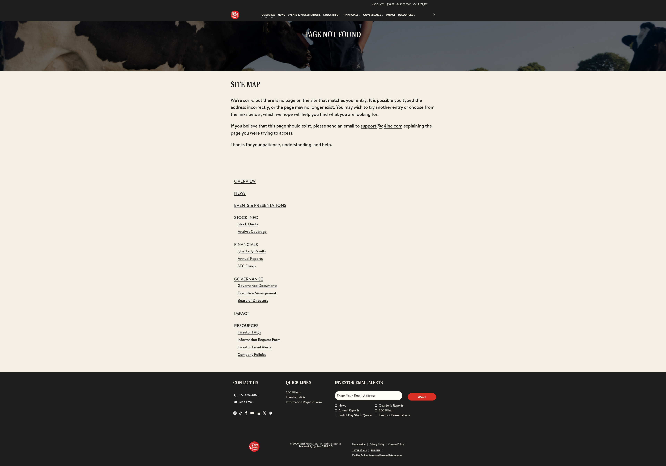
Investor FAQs (249, 332)
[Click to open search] (433, 15)
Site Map (375, 450)
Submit (422, 397)
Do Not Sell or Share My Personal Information (377, 456)
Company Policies (252, 354)
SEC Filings (247, 266)
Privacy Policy (376, 444)
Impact (241, 313)
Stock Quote (248, 224)
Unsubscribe (359, 444)
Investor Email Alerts (254, 347)
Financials (246, 244)
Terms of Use (359, 450)
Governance (248, 279)
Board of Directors (253, 300)
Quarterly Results (252, 251)
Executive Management (257, 293)
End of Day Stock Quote (355, 415)
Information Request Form (259, 339)
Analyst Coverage (252, 231)
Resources (246, 325)
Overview (245, 181)
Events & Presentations (260, 205)
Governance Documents (257, 285)
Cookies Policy (396, 444)
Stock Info (246, 217)
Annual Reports (250, 258)
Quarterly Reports (391, 405)
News (240, 193)
